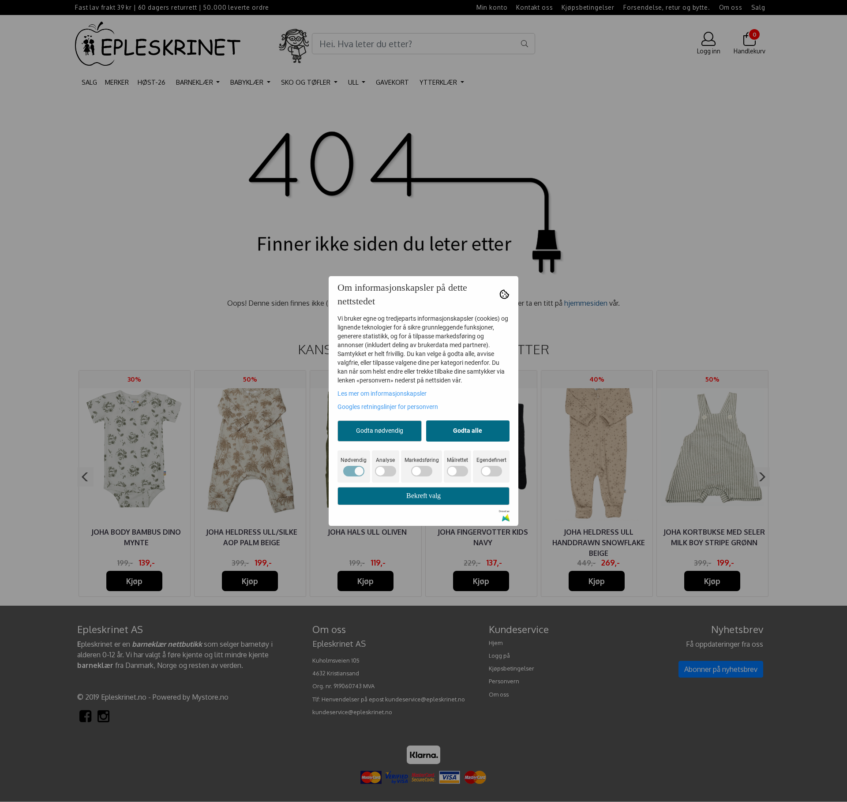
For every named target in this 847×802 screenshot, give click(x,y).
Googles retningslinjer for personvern (387, 406)
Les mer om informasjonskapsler (382, 393)
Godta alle (467, 430)
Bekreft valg (423, 495)
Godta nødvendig (379, 430)
